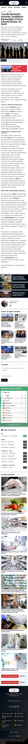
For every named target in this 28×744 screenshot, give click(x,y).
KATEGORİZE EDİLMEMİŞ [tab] (9, 676)
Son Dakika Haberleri (5, 726)
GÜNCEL (3, 7)
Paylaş (4, 60)
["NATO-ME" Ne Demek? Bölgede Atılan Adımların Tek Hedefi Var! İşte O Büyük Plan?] (7, 349)
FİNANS (24, 7)
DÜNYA (10, 7)
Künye (11, 732)
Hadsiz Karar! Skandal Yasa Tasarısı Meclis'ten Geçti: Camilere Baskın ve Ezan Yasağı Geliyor (7, 324)
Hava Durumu (20, 713)
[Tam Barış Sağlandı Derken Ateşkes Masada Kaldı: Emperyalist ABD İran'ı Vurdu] (7, 334)
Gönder (4, 380)
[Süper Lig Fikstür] (26, 430)
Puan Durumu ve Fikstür (7, 721)
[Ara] (26, 2)
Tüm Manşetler (20, 720)
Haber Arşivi (19, 725)
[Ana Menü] (1, 2)
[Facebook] (10, 707)
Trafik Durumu (19, 716)
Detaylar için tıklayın (14, 424)
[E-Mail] (10, 306)
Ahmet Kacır (13, 302)
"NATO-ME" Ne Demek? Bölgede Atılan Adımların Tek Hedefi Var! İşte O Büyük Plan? (6, 356)
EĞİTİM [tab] (22, 676)
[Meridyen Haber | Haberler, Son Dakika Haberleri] (14, 3)
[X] (12, 707)
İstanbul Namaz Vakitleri (7, 717)
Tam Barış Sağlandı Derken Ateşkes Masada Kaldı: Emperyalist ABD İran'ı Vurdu (7, 341)
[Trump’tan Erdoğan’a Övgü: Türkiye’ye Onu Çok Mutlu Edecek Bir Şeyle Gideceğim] (21, 334)
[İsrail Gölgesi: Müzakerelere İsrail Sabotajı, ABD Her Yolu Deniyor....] (21, 349)
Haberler (3, 11)
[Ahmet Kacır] (4, 303)
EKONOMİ (17, 7)
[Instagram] (15, 707)
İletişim (16, 732)
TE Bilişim (17, 736)
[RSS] (18, 707)
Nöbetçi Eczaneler (8, 713)
